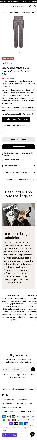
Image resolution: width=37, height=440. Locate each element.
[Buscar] (30, 6)
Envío (4, 81)
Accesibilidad (21, 400)
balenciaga (14, 12)
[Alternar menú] (2, 6)
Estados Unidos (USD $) (24, 389)
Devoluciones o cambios (11, 407)
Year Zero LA (13, 428)
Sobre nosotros (8, 400)
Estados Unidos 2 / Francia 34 (16, 119)
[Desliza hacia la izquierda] (15, 52)
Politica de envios (8, 411)
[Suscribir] (33, 369)
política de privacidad (23, 403)
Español (5, 389)
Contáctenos (7, 403)
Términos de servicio (26, 411)
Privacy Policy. (21, 377)
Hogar (4, 12)
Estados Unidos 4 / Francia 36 (16, 125)
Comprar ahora (18, 147)
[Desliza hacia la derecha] (21, 52)
